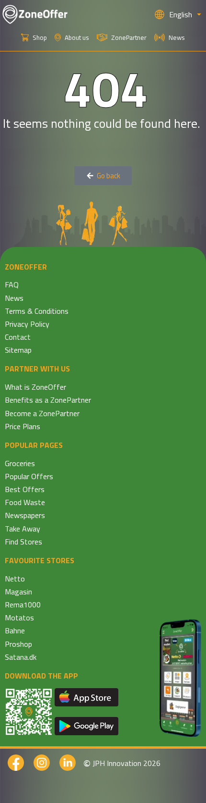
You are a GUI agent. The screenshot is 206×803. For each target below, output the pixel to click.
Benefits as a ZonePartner (48, 400)
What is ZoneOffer (35, 387)
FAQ (12, 284)
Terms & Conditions (37, 311)
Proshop (18, 644)
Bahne (15, 630)
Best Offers (25, 489)
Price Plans (22, 426)
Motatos (19, 617)
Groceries (20, 463)
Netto (15, 578)
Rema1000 (23, 604)
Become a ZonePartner (42, 413)
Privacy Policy (27, 324)
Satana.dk (20, 657)
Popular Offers (29, 476)
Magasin (18, 591)
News (14, 298)
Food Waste (25, 502)
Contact (18, 337)
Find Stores (23, 541)
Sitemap (18, 350)
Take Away (22, 528)
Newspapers (25, 515)
